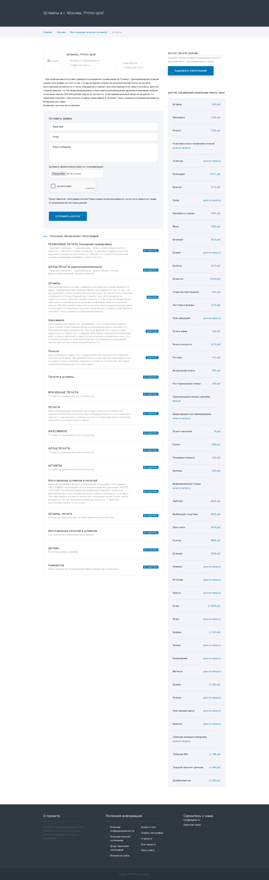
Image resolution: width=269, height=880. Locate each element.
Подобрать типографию (191, 70)
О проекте (146, 838)
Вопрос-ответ (148, 827)
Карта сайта (148, 850)
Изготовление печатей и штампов (88, 32)
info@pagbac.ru (192, 820)
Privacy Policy (143, 874)
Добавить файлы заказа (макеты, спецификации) (76, 166)
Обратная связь (192, 825)
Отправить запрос (67, 216)
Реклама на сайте (120, 855)
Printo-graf (88, 54)
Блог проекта (148, 844)
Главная (47, 32)
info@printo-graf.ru (80, 65)
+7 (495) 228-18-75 (133, 67)
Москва (61, 32)
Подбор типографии (152, 833)
